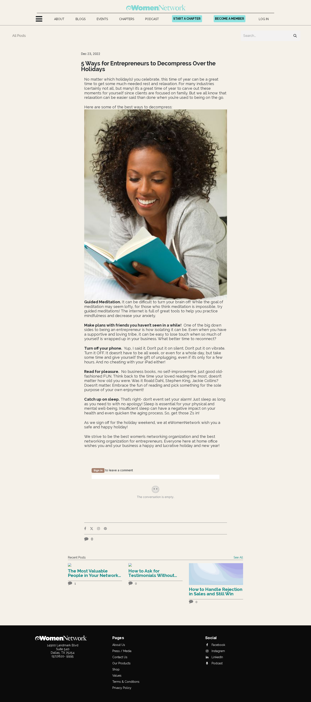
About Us (118, 645)
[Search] (295, 35)
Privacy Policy (121, 688)
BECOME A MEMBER (229, 18)
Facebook (218, 645)
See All (238, 557)
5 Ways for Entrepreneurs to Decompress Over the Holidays (148, 66)
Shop (116, 669)
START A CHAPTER (187, 18)
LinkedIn (217, 657)
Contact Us (119, 657)
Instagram (218, 651)
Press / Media (121, 651)
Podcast (217, 663)
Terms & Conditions (125, 681)
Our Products (121, 663)
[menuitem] (59, 19)
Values (116, 675)
